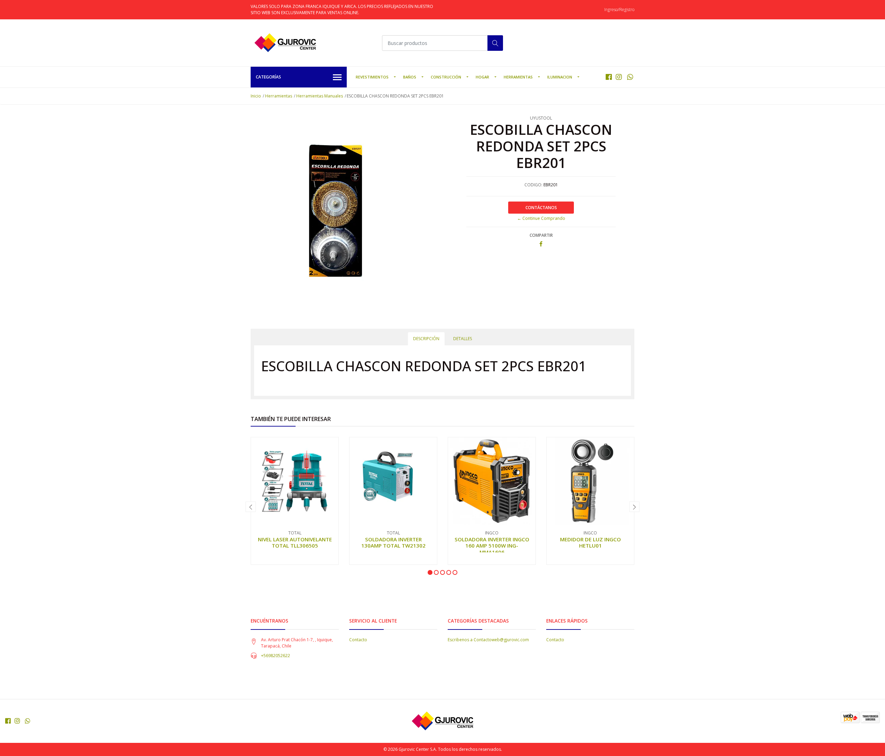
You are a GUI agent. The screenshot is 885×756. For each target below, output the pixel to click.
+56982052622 (275, 656)
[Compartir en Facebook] (541, 244)
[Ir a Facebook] (609, 77)
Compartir (541, 235)
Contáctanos (541, 208)
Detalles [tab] (462, 339)
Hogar (482, 77)
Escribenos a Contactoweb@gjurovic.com (488, 640)
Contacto (358, 640)
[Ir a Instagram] (619, 77)
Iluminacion (559, 77)
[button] (430, 572)
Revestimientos (372, 77)
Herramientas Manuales (319, 96)
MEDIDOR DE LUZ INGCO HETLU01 (590, 542)
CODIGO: (533, 185)
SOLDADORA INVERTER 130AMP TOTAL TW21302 (393, 542)
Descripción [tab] (426, 339)
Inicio (256, 96)
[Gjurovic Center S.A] (285, 43)
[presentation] (250, 507)
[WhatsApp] (630, 77)
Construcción (446, 77)
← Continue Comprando (541, 218)
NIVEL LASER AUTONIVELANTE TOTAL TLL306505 (295, 542)
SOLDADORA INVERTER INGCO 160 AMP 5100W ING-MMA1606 (492, 545)
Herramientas (518, 77)
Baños (409, 77)
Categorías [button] (268, 77)
